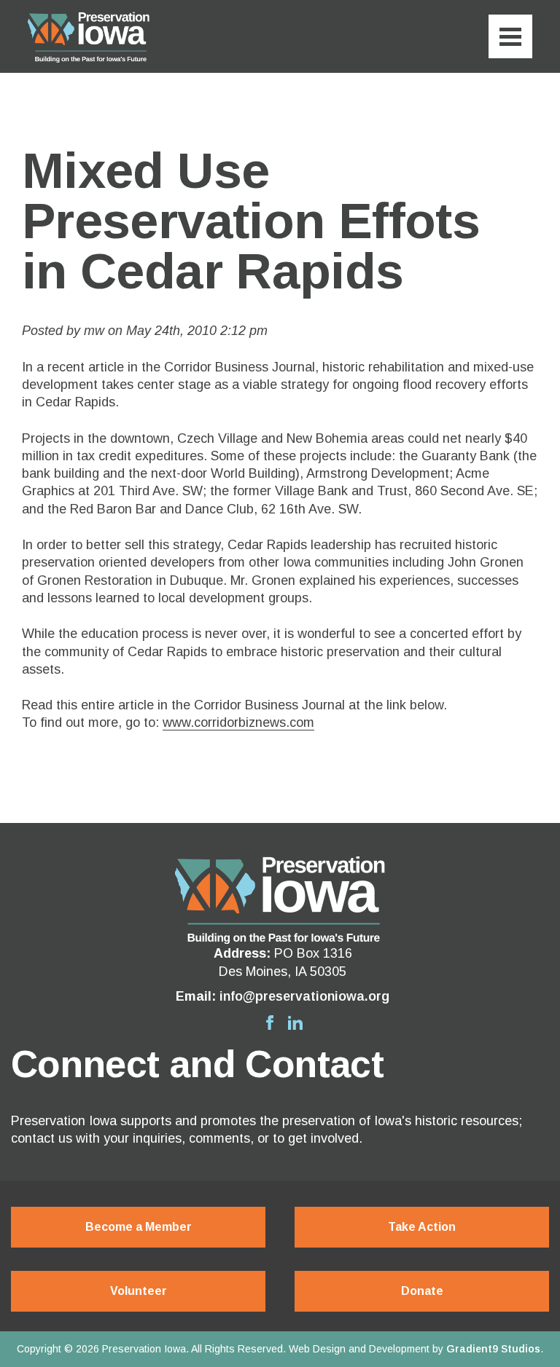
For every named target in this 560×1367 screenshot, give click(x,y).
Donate (422, 1291)
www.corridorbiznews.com (238, 722)
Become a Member (138, 1227)
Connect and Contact (197, 1064)
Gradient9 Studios (493, 1349)
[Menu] (510, 36)
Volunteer (138, 1291)
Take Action (422, 1227)
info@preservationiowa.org (304, 996)
